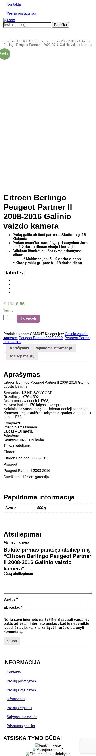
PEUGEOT (25, 41)
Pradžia (9, 41)
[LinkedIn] (13, 292)
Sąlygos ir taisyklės (22, 717)
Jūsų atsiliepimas (18, 574)
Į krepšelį (28, 318)
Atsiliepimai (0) (22, 356)
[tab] (19, 348)
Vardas (11, 599)
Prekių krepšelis (19, 708)
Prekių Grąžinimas (21, 690)
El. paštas (13, 607)
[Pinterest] (13, 288)
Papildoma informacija (53, 348)
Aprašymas (19, 348)
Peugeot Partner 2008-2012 (56, 41)
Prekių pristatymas (21, 13)
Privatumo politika (21, 726)
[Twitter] (13, 284)
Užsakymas (16, 699)
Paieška (60, 25)
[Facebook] (13, 280)
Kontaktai (14, 4)
